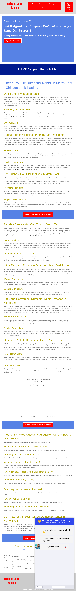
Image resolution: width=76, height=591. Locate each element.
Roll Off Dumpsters (51, 4)
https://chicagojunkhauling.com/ (38, 385)
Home (34, 4)
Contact (44, 8)
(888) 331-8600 (13, 116)
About (40, 4)
